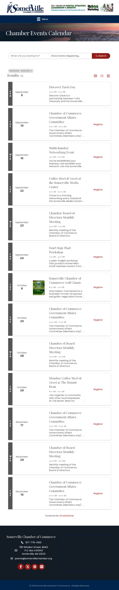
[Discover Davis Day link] (38, 93)
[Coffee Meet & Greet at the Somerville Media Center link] (38, 189)
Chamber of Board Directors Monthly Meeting (62, 347)
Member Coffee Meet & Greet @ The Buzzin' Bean (65, 382)
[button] (95, 76)
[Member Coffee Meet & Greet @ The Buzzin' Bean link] (38, 389)
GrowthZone (66, 515)
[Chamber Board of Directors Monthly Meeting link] (38, 224)
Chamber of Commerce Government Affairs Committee (65, 117)
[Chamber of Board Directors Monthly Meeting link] (38, 354)
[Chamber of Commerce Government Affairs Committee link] (38, 124)
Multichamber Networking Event (61, 150)
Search (102, 56)
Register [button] (98, 124)
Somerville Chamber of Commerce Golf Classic (65, 280)
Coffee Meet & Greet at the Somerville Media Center (65, 182)
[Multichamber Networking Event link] (38, 156)
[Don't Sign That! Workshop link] (38, 256)
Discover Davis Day (62, 87)
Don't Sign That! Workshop (60, 250)
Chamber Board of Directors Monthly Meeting (62, 217)
